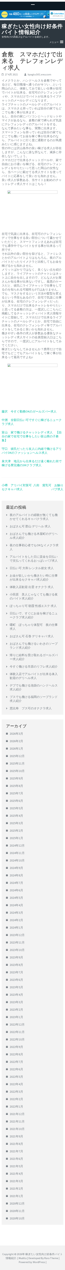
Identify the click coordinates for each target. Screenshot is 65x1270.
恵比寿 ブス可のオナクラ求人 (31, 708)
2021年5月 (16, 1166)
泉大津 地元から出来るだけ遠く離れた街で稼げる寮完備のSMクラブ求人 (32, 463)
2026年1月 (16, 748)
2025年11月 (17, 763)
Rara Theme (51, 1258)
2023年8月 (16, 965)
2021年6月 (16, 1159)
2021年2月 (16, 1188)
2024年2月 (16, 920)
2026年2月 (16, 741)
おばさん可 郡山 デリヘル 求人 (30, 526)
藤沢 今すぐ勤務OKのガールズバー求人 (29, 411)
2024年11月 (17, 853)
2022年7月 (16, 1062)
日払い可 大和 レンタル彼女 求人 (32, 568)
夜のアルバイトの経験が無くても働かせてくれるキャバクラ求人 (34, 517)
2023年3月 (16, 1002)
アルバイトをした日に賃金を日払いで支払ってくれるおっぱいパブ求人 (34, 558)
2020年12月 (17, 1203)
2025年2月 (16, 830)
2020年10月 (17, 1218)
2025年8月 (16, 786)
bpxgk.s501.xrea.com (39, 74)
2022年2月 (16, 1099)
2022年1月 (16, 1106)
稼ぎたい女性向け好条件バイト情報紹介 (32, 29)
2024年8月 (16, 875)
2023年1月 (16, 1017)
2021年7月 (16, 1151)
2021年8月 (16, 1144)
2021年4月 (16, 1174)
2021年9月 (16, 1136)
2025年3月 (16, 823)
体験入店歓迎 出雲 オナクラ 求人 (32, 587)
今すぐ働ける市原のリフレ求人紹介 (34, 666)
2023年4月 (16, 995)
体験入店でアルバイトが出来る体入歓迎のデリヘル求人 (34, 676)
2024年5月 (16, 898)
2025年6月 (16, 801)
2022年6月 (16, 1069)
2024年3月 (16, 913)
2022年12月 (17, 1024)
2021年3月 (16, 1181)
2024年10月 (17, 860)
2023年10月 (17, 950)
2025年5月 (16, 808)
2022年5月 (16, 1077)
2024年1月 (16, 927)
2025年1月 (16, 838)
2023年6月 (16, 980)
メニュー (54, 42)
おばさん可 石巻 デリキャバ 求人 (32, 636)
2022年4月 (16, 1084)
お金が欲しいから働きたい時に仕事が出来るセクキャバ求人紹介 (34, 577)
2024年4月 (16, 905)
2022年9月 (16, 1047)
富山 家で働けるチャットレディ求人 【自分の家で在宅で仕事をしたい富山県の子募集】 (32, 436)
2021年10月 (17, 1129)
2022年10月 (17, 1039)
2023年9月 (16, 957)
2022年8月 (16, 1054)
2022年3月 (16, 1091)
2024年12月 (17, 845)
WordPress (39, 1262)
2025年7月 (16, 793)
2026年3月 (16, 734)
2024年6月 (16, 890)
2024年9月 (16, 868)
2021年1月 (16, 1196)
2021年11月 (17, 1121)
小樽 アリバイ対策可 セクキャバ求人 (18, 487)
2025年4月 (16, 816)
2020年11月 (17, 1211)
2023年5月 (16, 987)
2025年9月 (16, 778)
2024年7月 (16, 883)
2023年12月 (17, 935)
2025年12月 (17, 756)
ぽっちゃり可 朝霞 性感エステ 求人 (33, 606)
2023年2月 (16, 1009)
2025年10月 (17, 771)
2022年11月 (17, 1032)
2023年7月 (16, 972)
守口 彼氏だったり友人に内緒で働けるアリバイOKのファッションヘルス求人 (32, 451)
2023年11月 (17, 942)
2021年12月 (17, 1114)
